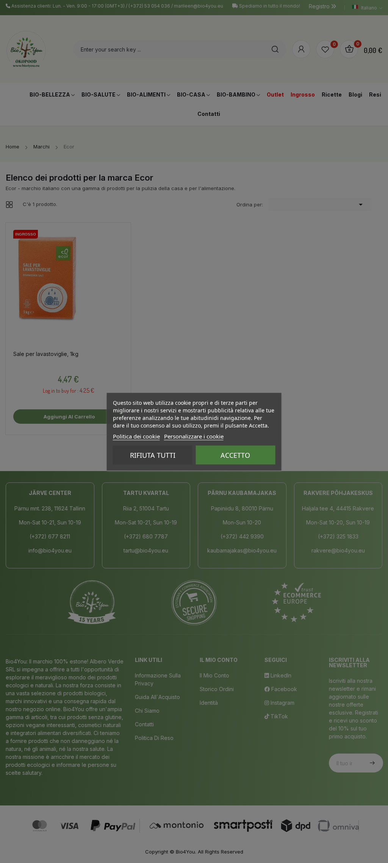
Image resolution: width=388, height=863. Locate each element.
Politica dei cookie (136, 436)
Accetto (235, 454)
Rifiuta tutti (152, 454)
